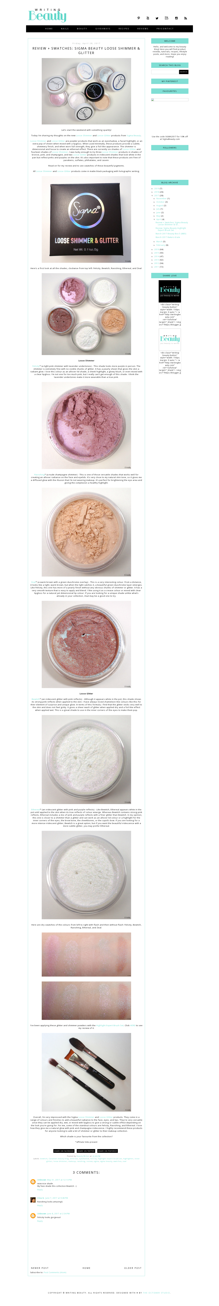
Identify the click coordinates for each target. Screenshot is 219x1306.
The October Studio (156, 1293)
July (158, 209)
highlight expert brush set (110, 1158)
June (158, 212)
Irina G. (41, 1198)
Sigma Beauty (134, 135)
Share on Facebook (64, 1151)
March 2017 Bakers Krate (168, 237)
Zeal (33, 582)
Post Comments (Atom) (55, 1272)
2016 (157, 249)
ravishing (81, 1161)
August (160, 205)
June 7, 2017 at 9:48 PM (56, 1198)
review (89, 1161)
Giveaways (103, 28)
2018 (157, 192)
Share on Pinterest (107, 1151)
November (161, 198)
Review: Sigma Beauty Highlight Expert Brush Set (171, 229)
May (158, 216)
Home (49, 28)
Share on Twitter (85, 1151)
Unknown (41, 1180)
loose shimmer (60, 1161)
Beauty (82, 28)
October (160, 202)
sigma (96, 1161)
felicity (93, 1158)
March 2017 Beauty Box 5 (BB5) (171, 233)
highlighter (128, 1158)
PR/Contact (165, 28)
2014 (157, 256)
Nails (65, 28)
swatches (117, 1161)
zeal (124, 1161)
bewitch (44, 1158)
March (159, 241)
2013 (157, 260)
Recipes (124, 28)
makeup (72, 1161)
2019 (157, 188)
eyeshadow (84, 1158)
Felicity (36, 366)
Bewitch (36, 699)
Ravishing (39, 474)
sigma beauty (106, 1161)
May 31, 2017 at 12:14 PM (59, 1180)
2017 (157, 195)
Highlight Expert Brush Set (110, 1025)
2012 (157, 263)
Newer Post (40, 1268)
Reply (40, 1189)
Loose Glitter (104, 135)
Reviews (143, 28)
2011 (157, 267)
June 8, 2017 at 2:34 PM (58, 1213)
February (161, 245)
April (159, 219)
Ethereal (35, 809)
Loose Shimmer (84, 135)
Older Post (133, 1268)
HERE (132, 1025)
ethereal (74, 1158)
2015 (157, 253)
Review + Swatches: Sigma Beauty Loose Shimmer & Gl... (172, 223)
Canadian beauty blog (59, 1158)
